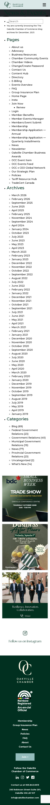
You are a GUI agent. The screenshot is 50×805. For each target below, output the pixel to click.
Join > (25, 757)
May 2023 (17, 244)
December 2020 (22, 338)
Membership (20, 126)
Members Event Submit (26, 122)
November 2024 (22, 217)
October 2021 (20, 304)
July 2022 (17, 282)
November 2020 (22, 342)
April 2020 (18, 368)
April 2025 (18, 210)
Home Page (19, 96)
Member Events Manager (28, 118)
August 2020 (20, 353)
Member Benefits (23, 115)
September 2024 (22, 221)
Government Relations (26, 437)
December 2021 (21, 297)
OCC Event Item (22, 160)
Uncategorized (21, 460)
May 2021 (17, 319)
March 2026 (19, 195)
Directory (17, 77)
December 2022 (22, 263)
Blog (14, 426)
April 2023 (18, 248)
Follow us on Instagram (25, 641)
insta (15, 99)
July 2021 (17, 312)
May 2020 (18, 365)
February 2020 (21, 376)
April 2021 (18, 323)
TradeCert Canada (23, 182)
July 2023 (17, 236)
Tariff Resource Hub (24, 179)
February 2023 (21, 255)
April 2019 (18, 410)
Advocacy (18, 50)
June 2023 (18, 240)
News (15, 145)
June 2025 (18, 206)
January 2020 (20, 380)
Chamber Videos (22, 62)
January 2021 (20, 334)
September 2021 (22, 308)
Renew (20, 107)
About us (17, 47)
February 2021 (20, 331)
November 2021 (21, 300)
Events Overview (22, 84)
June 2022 (18, 285)
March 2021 (19, 327)
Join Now (17, 103)
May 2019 (17, 406)
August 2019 (19, 398)
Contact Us (19, 69)
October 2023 (20, 233)
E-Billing (17, 81)
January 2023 (20, 259)
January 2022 (20, 293)
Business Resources (24, 54)
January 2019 (20, 414)
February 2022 (21, 289)
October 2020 (20, 346)
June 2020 (18, 361)
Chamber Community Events (30, 58)
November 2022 (22, 266)
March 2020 (19, 372)
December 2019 (22, 383)
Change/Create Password (28, 66)
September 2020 (22, 349)
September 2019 (22, 395)
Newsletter (19, 148)
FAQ (14, 88)
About (25, 742)
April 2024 (18, 225)
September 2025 (22, 202)
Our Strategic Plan (23, 171)
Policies (16, 175)
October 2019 (20, 391)
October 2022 (20, 270)
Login (15, 111)
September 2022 (22, 274)
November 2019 (21, 387)
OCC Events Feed (22, 164)
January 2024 (20, 229)
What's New (19, 464)
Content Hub (20, 73)
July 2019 (17, 402)
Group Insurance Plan (25, 92)
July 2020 (17, 357)
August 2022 (19, 278)
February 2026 (21, 199)
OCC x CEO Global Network (28, 167)
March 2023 (19, 251)
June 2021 (18, 315)
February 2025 (21, 214)
